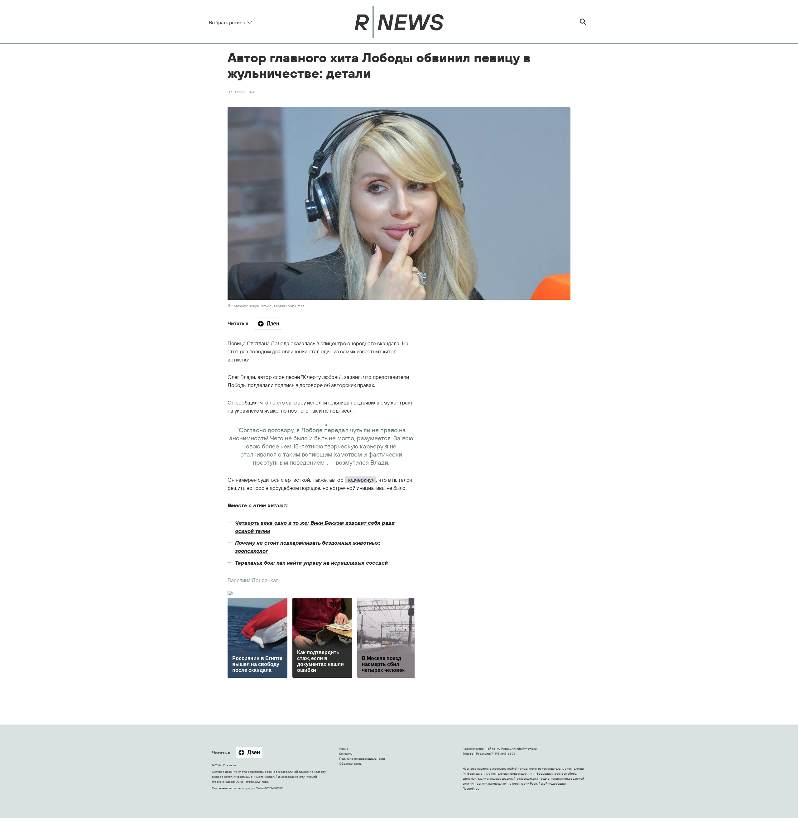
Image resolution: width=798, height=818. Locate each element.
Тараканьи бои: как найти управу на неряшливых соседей (311, 562)
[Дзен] (268, 324)
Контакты (346, 754)
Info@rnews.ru (527, 749)
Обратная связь (350, 764)
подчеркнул (360, 479)
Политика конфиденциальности (362, 759)
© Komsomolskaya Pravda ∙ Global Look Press (266, 306)
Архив (343, 749)
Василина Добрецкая (253, 580)
